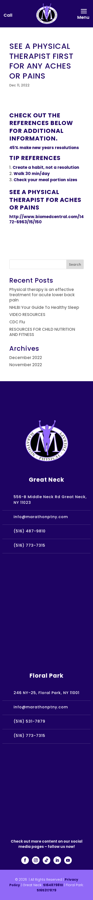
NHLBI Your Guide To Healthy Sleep (44, 307)
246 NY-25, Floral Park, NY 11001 (46, 692)
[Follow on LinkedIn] (57, 860)
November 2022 (25, 365)
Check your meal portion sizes (45, 180)
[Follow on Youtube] (68, 860)
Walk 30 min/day (32, 173)
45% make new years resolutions (44, 147)
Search (75, 264)
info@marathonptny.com (41, 517)
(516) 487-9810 (30, 531)
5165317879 (46, 890)
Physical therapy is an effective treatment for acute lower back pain (42, 295)
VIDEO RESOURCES (27, 314)
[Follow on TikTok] (46, 860)
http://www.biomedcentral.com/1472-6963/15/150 (46, 219)
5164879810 (53, 885)
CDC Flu (17, 322)
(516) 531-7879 (29, 721)
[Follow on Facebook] (25, 860)
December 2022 (25, 357)
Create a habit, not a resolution (46, 167)
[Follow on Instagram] (36, 860)
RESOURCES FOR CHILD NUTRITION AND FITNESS (42, 331)
